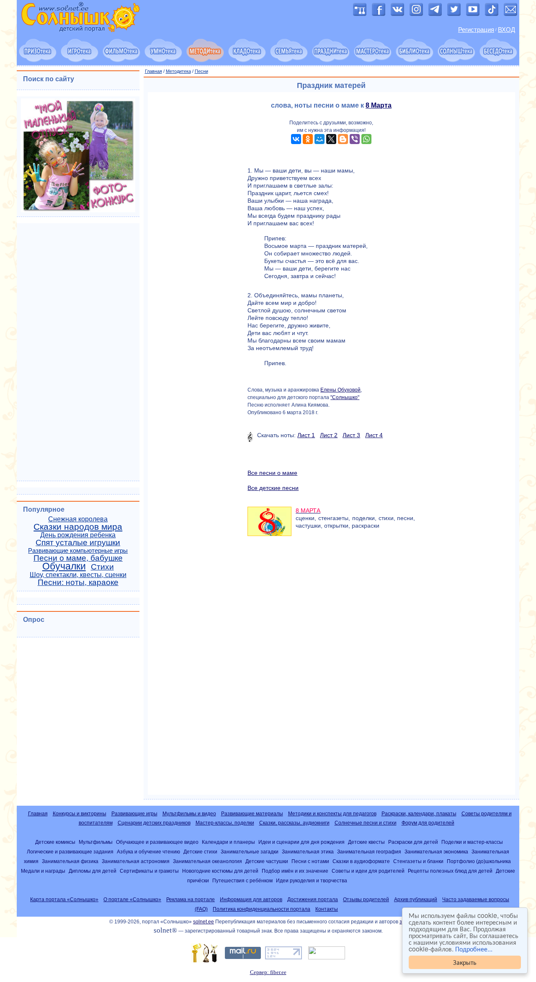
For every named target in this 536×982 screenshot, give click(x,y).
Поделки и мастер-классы (472, 842)
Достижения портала (312, 899)
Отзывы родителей (366, 899)
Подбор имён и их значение (295, 871)
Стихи (102, 566)
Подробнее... (473, 949)
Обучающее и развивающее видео (157, 842)
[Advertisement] (331, 673)
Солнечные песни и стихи (366, 823)
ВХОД (506, 29)
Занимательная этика (308, 851)
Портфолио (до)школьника (479, 861)
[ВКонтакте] (296, 139)
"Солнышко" (344, 397)
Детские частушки (266, 861)
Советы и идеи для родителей (368, 871)
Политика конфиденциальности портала (261, 909)
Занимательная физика (70, 861)
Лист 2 (329, 435)
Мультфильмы (96, 842)
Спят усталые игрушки (78, 542)
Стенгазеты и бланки (418, 861)
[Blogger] (343, 139)
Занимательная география (369, 851)
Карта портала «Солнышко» (64, 899)
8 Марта (379, 105)
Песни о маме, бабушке (78, 558)
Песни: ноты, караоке (78, 582)
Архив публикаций (415, 899)
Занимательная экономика (436, 851)
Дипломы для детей (92, 871)
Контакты (326, 909)
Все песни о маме (272, 472)
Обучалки (64, 566)
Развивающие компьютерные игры (78, 550)
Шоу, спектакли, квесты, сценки (78, 574)
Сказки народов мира (78, 527)
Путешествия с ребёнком (242, 880)
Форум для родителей (428, 823)
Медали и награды (43, 871)
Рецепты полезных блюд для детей (450, 871)
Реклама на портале (190, 899)
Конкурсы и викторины (79, 814)
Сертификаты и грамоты (149, 871)
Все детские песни (273, 488)
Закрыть (465, 962)
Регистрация (476, 29)
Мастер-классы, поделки (225, 823)
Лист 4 (374, 435)
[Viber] (355, 139)
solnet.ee (203, 922)
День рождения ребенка (78, 535)
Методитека (178, 71)
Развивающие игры (134, 814)
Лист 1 (306, 435)
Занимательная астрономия (136, 861)
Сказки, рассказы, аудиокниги (294, 823)
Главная (153, 71)
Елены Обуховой (340, 390)
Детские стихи (200, 851)
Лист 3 (351, 435)
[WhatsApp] (366, 139)
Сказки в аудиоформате (361, 861)
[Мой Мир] (319, 139)
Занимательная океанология (207, 861)
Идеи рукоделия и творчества (311, 880)
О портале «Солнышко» (132, 899)
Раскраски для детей (413, 842)
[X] (331, 139)
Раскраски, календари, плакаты (418, 814)
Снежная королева (78, 519)
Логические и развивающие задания (70, 851)
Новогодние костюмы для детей (220, 871)
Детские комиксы (55, 842)
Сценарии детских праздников (154, 823)
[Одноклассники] (308, 139)
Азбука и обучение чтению (148, 851)
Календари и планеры (228, 842)
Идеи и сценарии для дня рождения (301, 842)
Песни (201, 71)
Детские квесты (366, 842)
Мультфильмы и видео (189, 814)
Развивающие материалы (252, 814)
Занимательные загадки (249, 851)
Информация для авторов (251, 899)
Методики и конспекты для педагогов (332, 814)
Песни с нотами (310, 861)
